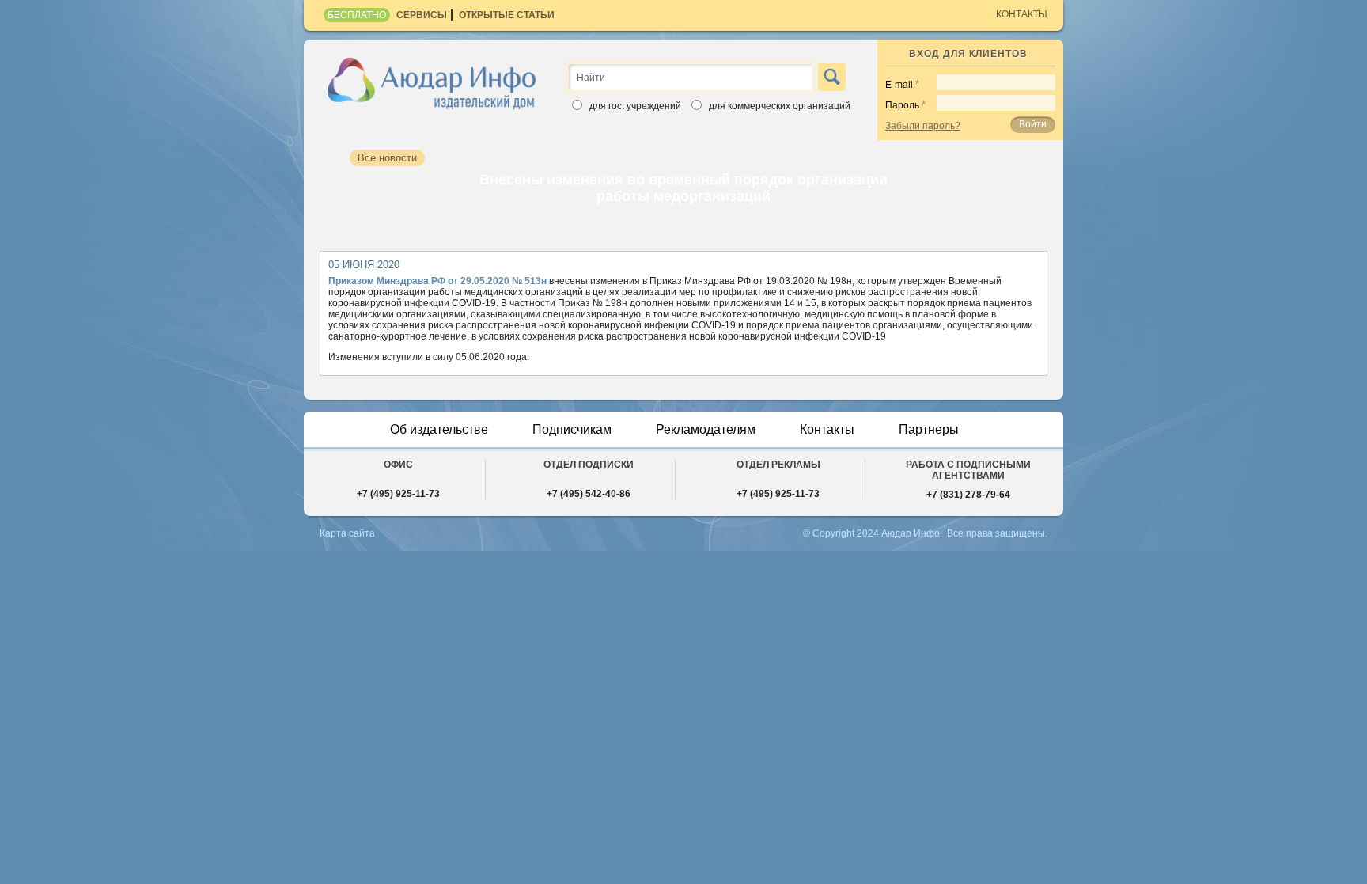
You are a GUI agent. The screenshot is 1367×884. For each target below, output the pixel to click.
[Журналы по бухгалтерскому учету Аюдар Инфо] (432, 82)
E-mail (899, 84)
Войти (1033, 124)
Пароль (902, 105)
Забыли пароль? (922, 125)
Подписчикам (572, 429)
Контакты (1021, 14)
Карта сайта (347, 533)
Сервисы (421, 15)
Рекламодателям (705, 429)
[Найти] (832, 77)
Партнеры (929, 429)
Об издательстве (439, 429)
